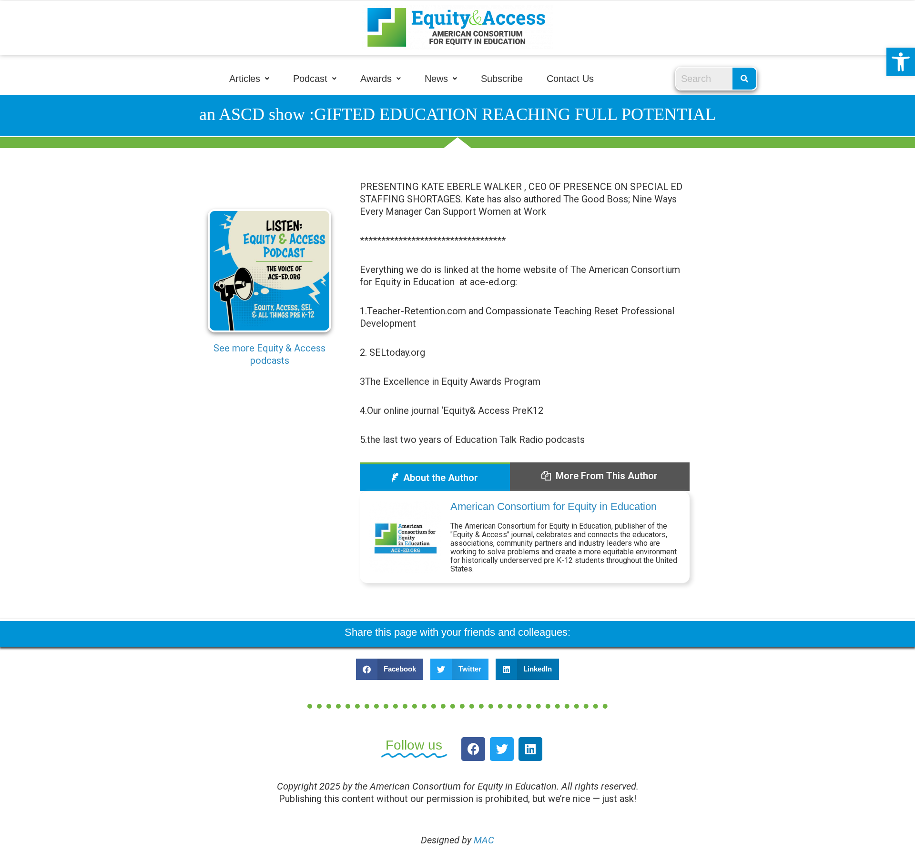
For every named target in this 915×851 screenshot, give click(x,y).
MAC (484, 840)
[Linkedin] (530, 749)
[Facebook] (473, 749)
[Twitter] (502, 749)
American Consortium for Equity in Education (553, 506)
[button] (900, 62)
